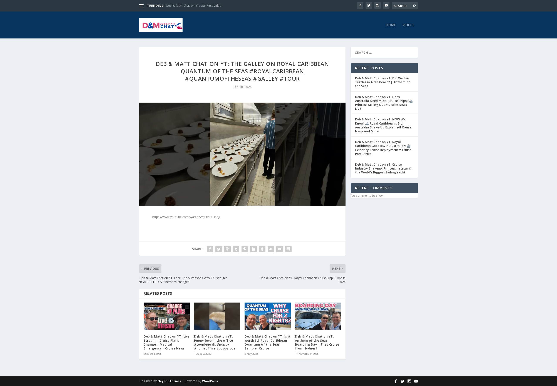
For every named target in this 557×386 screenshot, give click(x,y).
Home (391, 25)
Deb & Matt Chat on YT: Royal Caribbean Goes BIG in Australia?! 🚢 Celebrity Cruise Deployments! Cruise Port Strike (383, 148)
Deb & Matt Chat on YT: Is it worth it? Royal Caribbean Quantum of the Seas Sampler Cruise (267, 342)
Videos (408, 25)
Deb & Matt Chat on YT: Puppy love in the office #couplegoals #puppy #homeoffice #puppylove (214, 342)
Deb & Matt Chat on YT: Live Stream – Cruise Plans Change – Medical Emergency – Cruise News (167, 342)
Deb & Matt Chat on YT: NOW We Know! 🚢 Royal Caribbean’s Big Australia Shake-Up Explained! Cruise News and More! (383, 125)
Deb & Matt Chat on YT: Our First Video (193, 5)
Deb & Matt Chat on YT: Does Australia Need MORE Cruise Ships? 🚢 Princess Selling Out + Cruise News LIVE (384, 103)
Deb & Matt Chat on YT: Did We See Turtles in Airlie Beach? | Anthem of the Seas (382, 82)
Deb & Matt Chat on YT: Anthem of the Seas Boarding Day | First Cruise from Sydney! (317, 342)
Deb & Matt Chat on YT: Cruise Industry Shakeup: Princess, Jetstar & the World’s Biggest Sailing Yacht (383, 168)
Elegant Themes (169, 381)
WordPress (210, 381)
